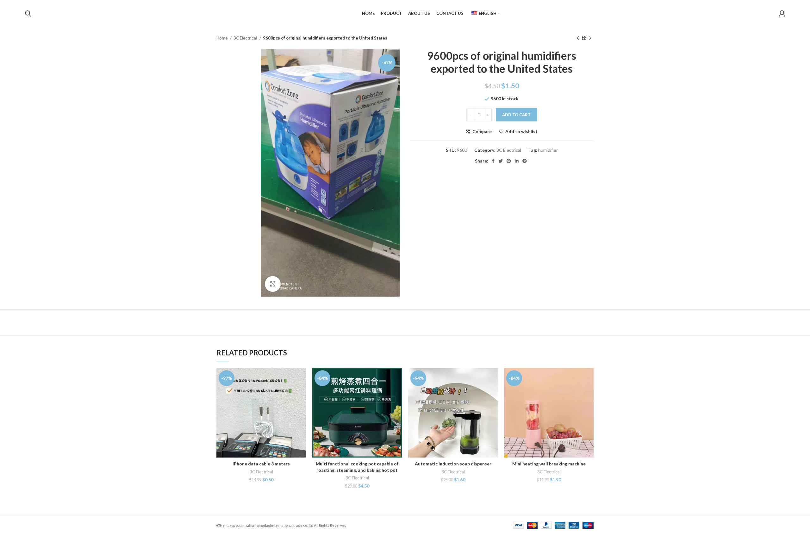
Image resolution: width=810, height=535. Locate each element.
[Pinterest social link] (509, 161)
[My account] (782, 13)
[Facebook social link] (493, 161)
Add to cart (516, 114)
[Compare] (301, 378)
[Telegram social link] (524, 161)
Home (222, 37)
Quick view (301, 392)
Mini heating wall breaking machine (549, 463)
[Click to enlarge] (273, 284)
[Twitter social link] (500, 161)
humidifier (548, 150)
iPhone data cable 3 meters (261, 463)
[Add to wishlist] (301, 407)
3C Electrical (246, 37)
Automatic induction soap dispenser (453, 463)
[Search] (28, 13)
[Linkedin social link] (516, 161)
